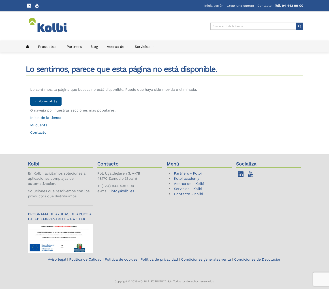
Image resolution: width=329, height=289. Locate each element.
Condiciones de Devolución (257, 259)
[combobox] (256, 26)
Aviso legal (57, 259)
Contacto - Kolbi (188, 194)
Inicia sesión (213, 5)
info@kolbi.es (122, 191)
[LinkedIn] (29, 5)
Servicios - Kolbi (188, 189)
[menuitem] (27, 47)
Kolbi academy (186, 178)
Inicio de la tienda (45, 118)
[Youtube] (37, 5)
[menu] (164, 47)
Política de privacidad (159, 259)
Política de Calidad (85, 259)
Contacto (264, 5)
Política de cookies (121, 259)
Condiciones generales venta (206, 259)
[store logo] (51, 26)
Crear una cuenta (240, 5)
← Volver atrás (46, 101)
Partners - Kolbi (188, 173)
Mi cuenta (38, 125)
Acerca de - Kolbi (189, 183)
